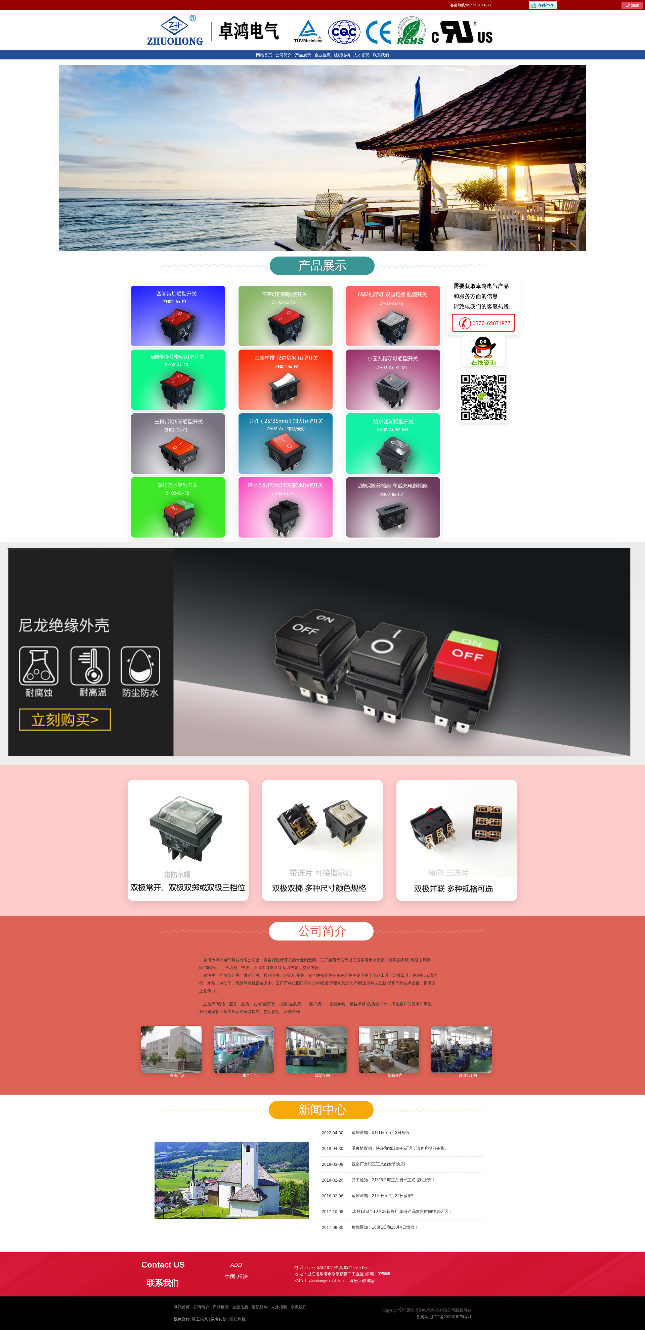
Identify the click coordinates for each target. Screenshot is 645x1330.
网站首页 (182, 1307)
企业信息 (240, 1307)
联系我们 (299, 1307)
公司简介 (201, 1307)
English (632, 5)
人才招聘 (279, 1307)
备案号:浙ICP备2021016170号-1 (443, 1317)
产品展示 (221, 1307)
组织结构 (260, 1307)
